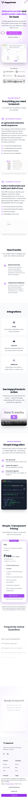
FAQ (4, 770)
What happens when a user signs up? (12, 648)
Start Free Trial (13, 33)
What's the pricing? (6, 671)
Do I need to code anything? (9, 667)
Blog (16, 767)
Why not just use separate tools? (10, 675)
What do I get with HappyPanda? (10, 639)
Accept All (14, 795)
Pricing (5, 764)
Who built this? (5, 680)
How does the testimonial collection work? (13, 653)
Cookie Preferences (14, 787)
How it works (6, 767)
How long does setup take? (9, 643)
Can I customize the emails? (9, 657)
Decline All (14, 791)
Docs (16, 770)
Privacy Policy (10, 784)
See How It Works (13, 37)
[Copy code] (24, 489)
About (17, 764)
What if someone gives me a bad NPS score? (11, 662)
